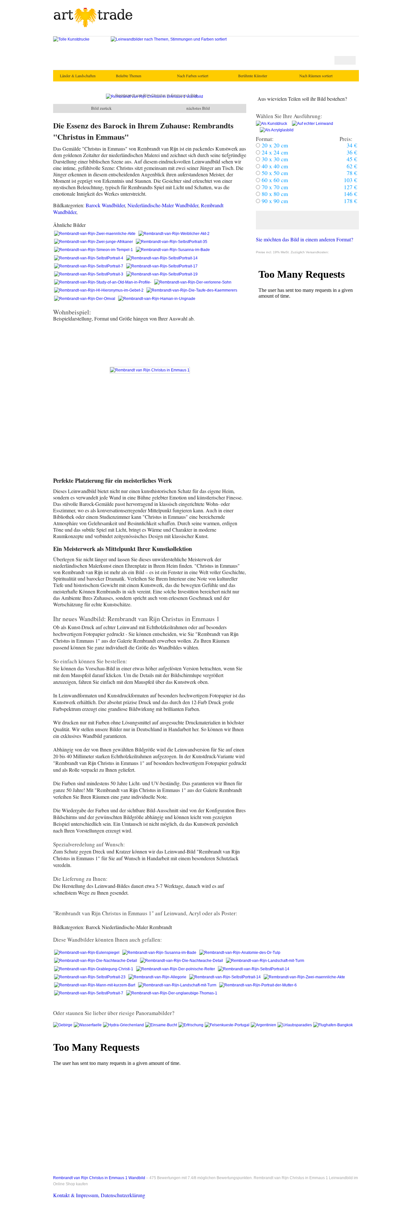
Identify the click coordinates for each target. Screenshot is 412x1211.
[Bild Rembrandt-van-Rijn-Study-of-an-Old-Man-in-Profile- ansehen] (103, 282)
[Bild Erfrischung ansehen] (191, 1025)
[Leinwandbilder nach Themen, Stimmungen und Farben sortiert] (169, 39)
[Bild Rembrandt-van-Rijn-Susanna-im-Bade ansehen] (159, 952)
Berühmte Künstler (252, 75)
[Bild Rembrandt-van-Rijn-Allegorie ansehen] (157, 977)
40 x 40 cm (274, 166)
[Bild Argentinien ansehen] (264, 1025)
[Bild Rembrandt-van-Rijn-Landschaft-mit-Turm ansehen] (265, 960)
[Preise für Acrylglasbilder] (275, 130)
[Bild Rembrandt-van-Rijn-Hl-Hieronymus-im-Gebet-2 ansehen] (99, 290)
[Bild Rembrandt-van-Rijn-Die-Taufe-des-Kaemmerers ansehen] (191, 290)
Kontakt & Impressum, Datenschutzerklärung (99, 1195)
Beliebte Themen (128, 75)
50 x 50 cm (274, 173)
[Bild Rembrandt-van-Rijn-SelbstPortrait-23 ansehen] (90, 977)
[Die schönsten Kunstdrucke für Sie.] (71, 39)
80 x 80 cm (274, 194)
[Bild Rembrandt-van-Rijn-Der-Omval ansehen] (85, 298)
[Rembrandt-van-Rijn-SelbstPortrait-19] (162, 274)
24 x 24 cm (274, 152)
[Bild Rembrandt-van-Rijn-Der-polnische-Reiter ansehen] (176, 969)
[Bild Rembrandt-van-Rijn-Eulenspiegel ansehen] (87, 952)
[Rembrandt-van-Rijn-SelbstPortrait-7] (89, 266)
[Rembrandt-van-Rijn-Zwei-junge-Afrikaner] (94, 241)
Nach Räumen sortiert (315, 75)
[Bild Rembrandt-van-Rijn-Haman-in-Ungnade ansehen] (156, 298)
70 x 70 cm (274, 187)
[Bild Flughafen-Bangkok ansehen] (333, 1025)
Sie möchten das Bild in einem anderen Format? (304, 239)
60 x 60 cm (274, 180)
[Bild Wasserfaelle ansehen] (88, 1025)
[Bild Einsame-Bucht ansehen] (161, 1025)
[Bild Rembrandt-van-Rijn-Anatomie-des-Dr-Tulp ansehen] (239, 952)
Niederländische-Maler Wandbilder (162, 205)
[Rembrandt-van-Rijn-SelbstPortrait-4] (89, 258)
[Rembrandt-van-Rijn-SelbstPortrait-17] (162, 266)
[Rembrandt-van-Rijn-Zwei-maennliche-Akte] (95, 233)
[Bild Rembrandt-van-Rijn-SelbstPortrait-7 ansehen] (89, 993)
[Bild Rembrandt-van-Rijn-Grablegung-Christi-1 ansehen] (94, 969)
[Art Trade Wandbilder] (93, 26)
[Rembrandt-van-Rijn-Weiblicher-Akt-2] (174, 233)
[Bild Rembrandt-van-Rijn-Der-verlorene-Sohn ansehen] (192, 282)
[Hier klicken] (307, 220)
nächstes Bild (198, 108)
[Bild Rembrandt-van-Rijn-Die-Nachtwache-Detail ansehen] (96, 960)
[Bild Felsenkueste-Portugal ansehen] (228, 1025)
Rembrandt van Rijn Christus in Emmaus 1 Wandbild (99, 1178)
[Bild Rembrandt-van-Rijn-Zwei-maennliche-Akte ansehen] (304, 977)
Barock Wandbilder (105, 205)
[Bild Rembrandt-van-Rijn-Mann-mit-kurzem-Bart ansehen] (95, 985)
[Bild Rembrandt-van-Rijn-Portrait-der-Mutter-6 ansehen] (258, 985)
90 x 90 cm (274, 201)
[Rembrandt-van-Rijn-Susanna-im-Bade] (173, 249)
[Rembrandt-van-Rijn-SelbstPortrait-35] (171, 241)
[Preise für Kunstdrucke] (271, 123)
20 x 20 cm (274, 145)
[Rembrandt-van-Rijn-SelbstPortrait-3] (89, 274)
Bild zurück (101, 108)
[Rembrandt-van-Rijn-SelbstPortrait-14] (162, 258)
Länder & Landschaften (75, 75)
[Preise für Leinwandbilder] (310, 123)
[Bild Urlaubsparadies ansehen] (295, 1025)
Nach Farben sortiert (192, 75)
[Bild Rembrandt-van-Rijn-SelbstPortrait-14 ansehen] (253, 969)
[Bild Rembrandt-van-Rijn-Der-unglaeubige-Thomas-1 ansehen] (171, 993)
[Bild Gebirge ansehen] (63, 1025)
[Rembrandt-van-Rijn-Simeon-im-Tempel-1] (94, 249)
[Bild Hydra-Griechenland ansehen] (124, 1025)
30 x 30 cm (274, 159)
